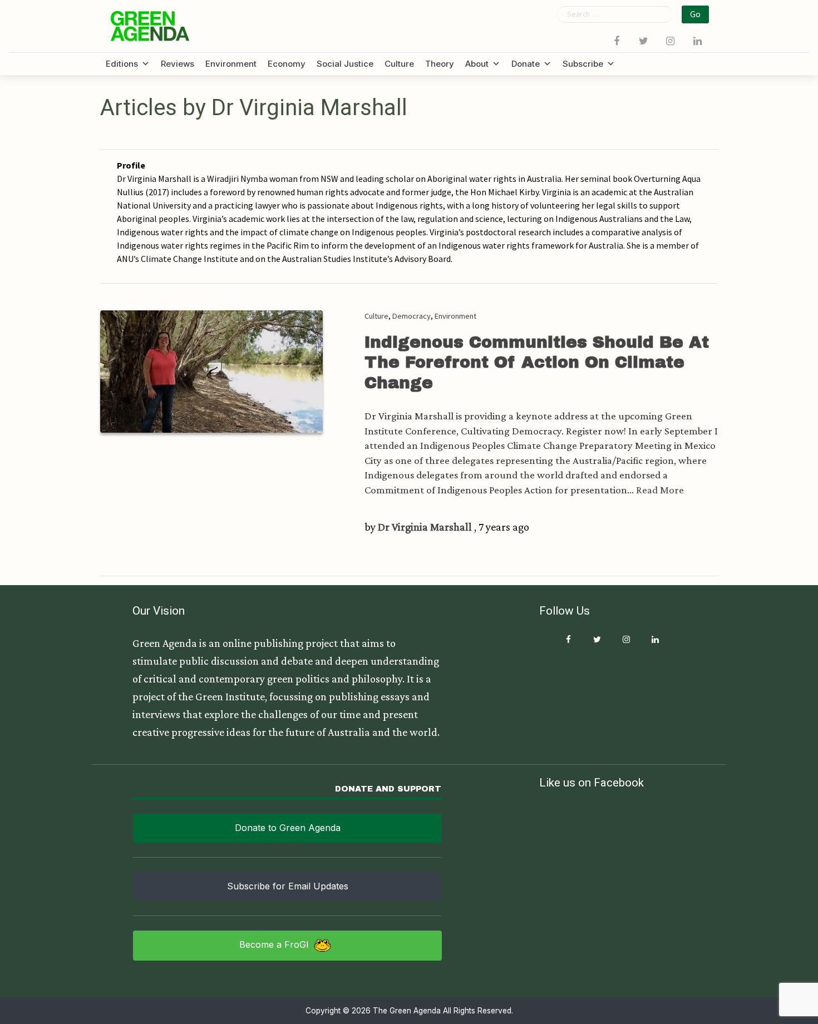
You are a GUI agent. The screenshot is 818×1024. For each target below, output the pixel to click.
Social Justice (345, 63)
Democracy (411, 316)
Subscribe (583, 63)
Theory (439, 63)
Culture (399, 63)
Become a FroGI (274, 944)
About (477, 63)
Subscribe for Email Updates (287, 886)
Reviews (177, 63)
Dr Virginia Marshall (425, 527)
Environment (231, 63)
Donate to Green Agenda (288, 827)
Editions (122, 63)
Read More (660, 490)
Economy (286, 63)
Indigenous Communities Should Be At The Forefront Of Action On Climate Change (536, 362)
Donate (525, 63)
